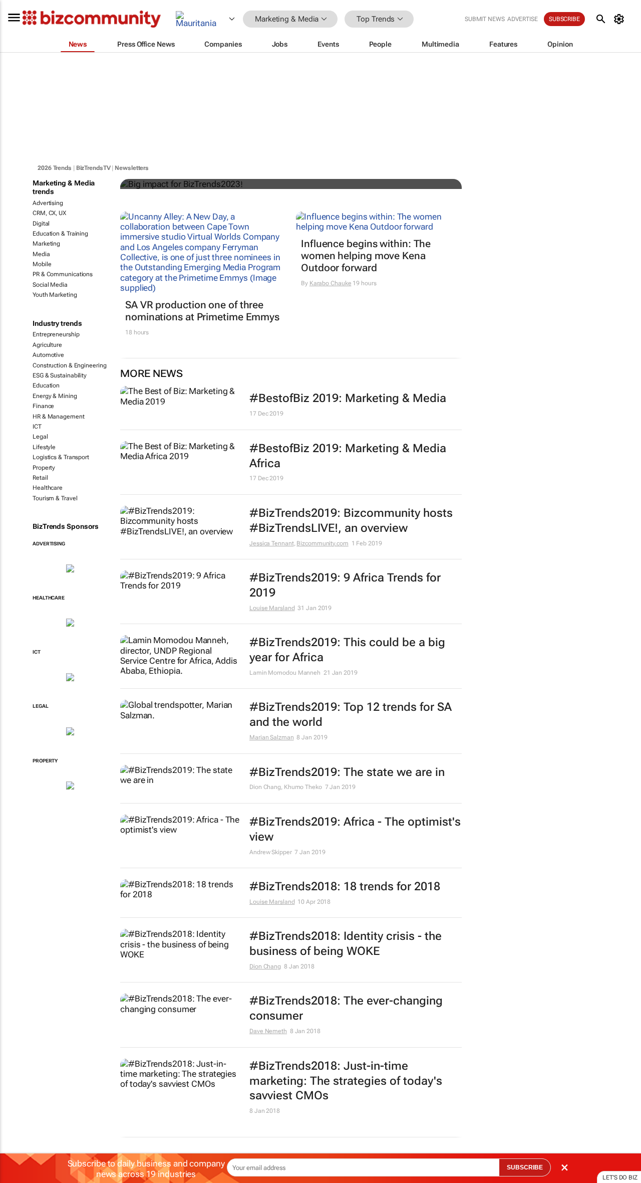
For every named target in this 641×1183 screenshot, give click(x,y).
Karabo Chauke (330, 283)
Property (44, 467)
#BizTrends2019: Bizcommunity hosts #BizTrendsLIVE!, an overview (351, 520)
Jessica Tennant (271, 543)
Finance (43, 406)
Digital (41, 223)
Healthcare (48, 487)
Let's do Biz (619, 1177)
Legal (40, 436)
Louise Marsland (272, 608)
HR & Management (59, 416)
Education (46, 385)
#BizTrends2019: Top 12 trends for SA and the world (350, 714)
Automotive (48, 354)
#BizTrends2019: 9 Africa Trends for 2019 (345, 585)
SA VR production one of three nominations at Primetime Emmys (202, 311)
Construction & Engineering (69, 365)
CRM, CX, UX (49, 213)
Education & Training (60, 233)
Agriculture (47, 344)
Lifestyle (44, 447)
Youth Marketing (55, 294)
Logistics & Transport (61, 457)
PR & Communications (63, 274)
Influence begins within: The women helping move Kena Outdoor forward (366, 256)
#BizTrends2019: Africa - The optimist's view (355, 829)
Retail (40, 477)
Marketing (46, 243)
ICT (37, 426)
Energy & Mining (55, 396)
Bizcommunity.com (322, 543)
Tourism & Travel (55, 498)
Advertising (48, 203)
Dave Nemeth (268, 1031)
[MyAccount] (620, 19)
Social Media (50, 284)
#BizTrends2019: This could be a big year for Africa (347, 650)
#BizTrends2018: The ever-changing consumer (346, 1008)
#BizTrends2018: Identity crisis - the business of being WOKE (345, 943)
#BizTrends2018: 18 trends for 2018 (344, 886)
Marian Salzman (271, 737)
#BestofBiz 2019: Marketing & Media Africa (347, 456)
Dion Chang (265, 966)
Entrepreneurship (56, 334)
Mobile (42, 264)
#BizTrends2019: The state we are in (347, 772)
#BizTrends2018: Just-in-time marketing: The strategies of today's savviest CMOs (345, 1081)
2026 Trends (55, 167)
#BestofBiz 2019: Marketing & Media (347, 398)
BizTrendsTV (93, 167)
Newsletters (132, 167)
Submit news (485, 19)
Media (41, 254)
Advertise (522, 19)
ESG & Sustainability (60, 375)
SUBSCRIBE (525, 1167)
